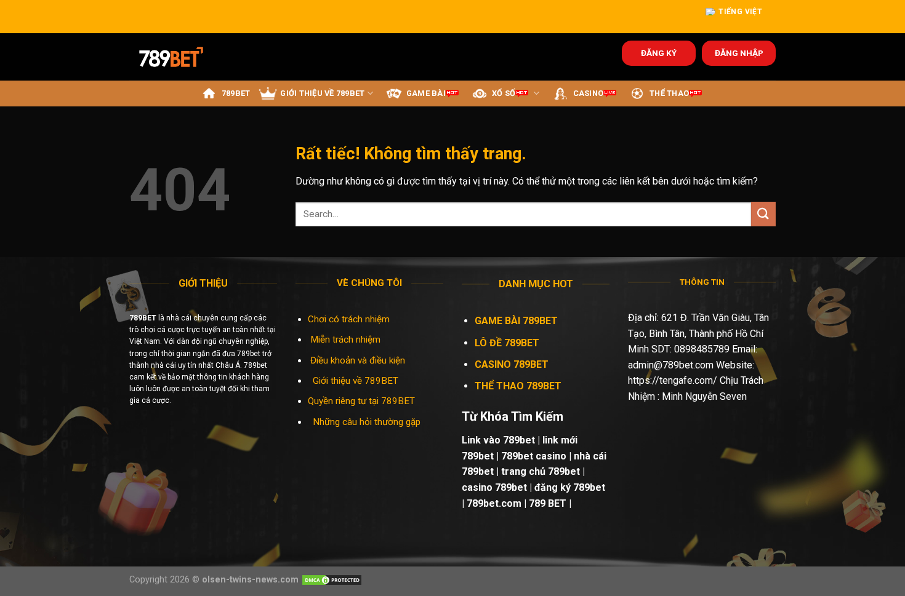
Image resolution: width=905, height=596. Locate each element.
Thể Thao (669, 93)
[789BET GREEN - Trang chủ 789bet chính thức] (179, 57)
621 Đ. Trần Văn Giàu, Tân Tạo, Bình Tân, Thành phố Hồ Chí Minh (698, 333)
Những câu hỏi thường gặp (366, 421)
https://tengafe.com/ (672, 380)
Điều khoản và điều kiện (357, 360)
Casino (588, 93)
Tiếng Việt (740, 11)
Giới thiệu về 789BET (355, 380)
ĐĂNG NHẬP (739, 53)
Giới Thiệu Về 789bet (322, 93)
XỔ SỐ (503, 93)
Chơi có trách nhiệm (349, 319)
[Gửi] (763, 214)
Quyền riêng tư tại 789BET (361, 401)
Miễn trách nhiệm (346, 339)
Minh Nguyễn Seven (704, 396)
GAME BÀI (426, 93)
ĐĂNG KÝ (659, 53)
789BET (236, 93)
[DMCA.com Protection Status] (332, 579)
